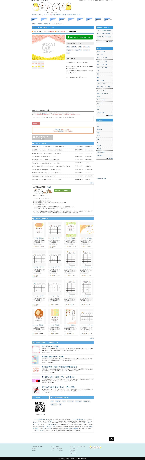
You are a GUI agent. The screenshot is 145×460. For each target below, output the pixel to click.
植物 (98, 74)
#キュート (86, 50)
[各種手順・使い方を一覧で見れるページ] (109, 20)
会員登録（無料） (82, 0)
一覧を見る (91, 182)
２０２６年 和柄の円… (39, 325)
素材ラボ (34, 23)
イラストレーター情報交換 (57, 450)
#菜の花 (74, 47)
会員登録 (45, 113)
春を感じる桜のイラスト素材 (53, 356)
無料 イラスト (53, 421)
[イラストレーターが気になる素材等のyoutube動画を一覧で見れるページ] (99, 20)
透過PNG (99, 129)
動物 (98, 77)
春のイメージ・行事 (102, 57)
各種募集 (34, 450)
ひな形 (99, 96)
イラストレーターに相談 (56, 448)
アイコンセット (101, 99)
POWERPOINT (101, 152)
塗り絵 (99, 106)
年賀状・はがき (101, 51)
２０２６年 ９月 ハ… (86, 267)
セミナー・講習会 (55, 446)
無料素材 (40, 23)
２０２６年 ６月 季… (39, 296)
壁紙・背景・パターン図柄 (103, 87)
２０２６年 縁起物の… (70, 325)
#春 (68, 53)
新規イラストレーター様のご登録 (77, 446)
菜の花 (49, 426)
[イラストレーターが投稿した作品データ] (81, 20)
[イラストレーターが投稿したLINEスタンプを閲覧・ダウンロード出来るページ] (54, 20)
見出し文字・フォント (102, 93)
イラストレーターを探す (37, 446)
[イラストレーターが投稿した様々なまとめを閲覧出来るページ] (63, 20)
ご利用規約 (72, 450)
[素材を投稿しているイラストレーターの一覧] (45, 20)
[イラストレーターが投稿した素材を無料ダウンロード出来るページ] (36, 20)
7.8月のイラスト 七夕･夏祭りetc (104, 37)
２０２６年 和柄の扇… (39, 238)
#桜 (68, 47)
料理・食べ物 (100, 80)
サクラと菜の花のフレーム (40, 419)
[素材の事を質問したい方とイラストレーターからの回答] (72, 20)
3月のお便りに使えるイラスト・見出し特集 (58, 387)
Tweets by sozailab (101, 178)
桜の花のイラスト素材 (50, 346)
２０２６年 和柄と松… (70, 238)
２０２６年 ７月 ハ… (70, 267)
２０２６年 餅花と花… (86, 238)
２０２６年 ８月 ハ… (86, 296)
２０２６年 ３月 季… (39, 267)
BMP (98, 136)
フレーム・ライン (47, 428)
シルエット (100, 103)
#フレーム (86, 47)
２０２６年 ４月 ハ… (70, 296)
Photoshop (99, 155)
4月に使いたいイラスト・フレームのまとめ (58, 377)
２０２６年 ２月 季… (55, 238)
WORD (99, 145)
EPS (98, 132)
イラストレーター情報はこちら (62, 190)
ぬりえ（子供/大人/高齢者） (104, 33)
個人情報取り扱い (74, 452)
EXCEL (99, 149)
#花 (80, 47)
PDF (98, 139)
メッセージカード (101, 90)
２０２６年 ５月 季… (55, 267)
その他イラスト (101, 112)
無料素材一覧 (47, 23)
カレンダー (100, 54)
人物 (98, 70)
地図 (98, 109)
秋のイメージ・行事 (102, 64)
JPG (98, 123)
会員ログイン (102, 0)
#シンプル (78, 50)
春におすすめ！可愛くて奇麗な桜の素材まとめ (59, 367)
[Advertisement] (94, 5)
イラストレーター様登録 (93, 0)
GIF (98, 126)
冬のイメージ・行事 (102, 67)
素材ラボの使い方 (109, 0)
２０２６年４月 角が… (55, 296)
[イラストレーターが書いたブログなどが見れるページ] (90, 20)
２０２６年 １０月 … (86, 325)
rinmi (49, 187)
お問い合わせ (73, 453)
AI (97, 142)
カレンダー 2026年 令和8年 (104, 30)
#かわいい (70, 50)
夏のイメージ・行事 (102, 61)
